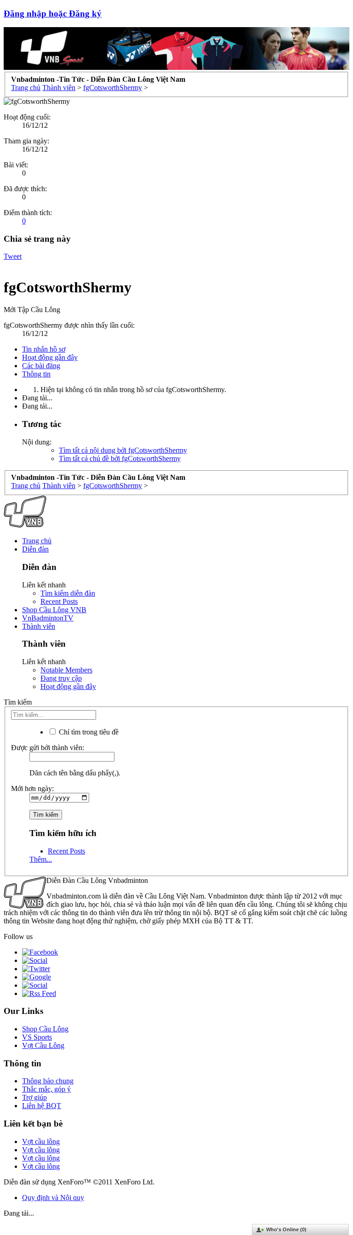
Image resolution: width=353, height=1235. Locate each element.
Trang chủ (36, 541)
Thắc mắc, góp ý (46, 1089)
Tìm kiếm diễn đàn (67, 593)
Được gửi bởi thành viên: (47, 747)
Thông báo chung (48, 1081)
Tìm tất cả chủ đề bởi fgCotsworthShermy (120, 458)
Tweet (13, 256)
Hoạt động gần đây (50, 357)
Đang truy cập (61, 678)
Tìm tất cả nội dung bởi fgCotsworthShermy (123, 450)
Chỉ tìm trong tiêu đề (88, 732)
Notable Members (66, 670)
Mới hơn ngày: (32, 788)
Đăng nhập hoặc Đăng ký (53, 13)
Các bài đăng (41, 366)
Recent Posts (59, 601)
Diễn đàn (35, 549)
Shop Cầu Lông (45, 1029)
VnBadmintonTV (48, 618)
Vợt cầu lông (41, 1141)
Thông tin (36, 374)
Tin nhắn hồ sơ (43, 349)
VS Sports (37, 1037)
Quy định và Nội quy (53, 1197)
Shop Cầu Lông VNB (54, 610)
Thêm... (40, 859)
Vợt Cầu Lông (43, 1045)
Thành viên (38, 626)
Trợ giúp (34, 1097)
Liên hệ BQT (41, 1106)
